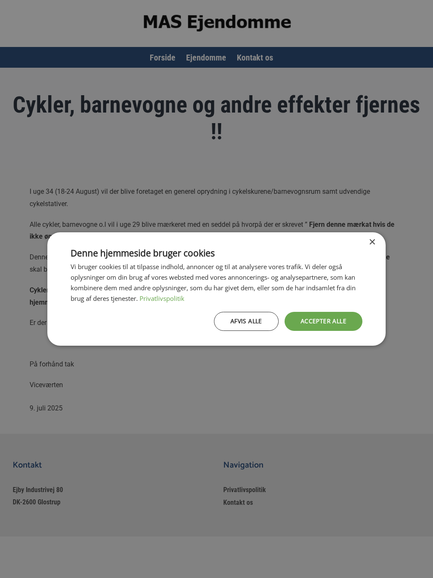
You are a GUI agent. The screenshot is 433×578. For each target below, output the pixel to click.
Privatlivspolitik (162, 298)
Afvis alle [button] (246, 321)
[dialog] (216, 289)
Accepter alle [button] (323, 321)
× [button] (372, 242)
